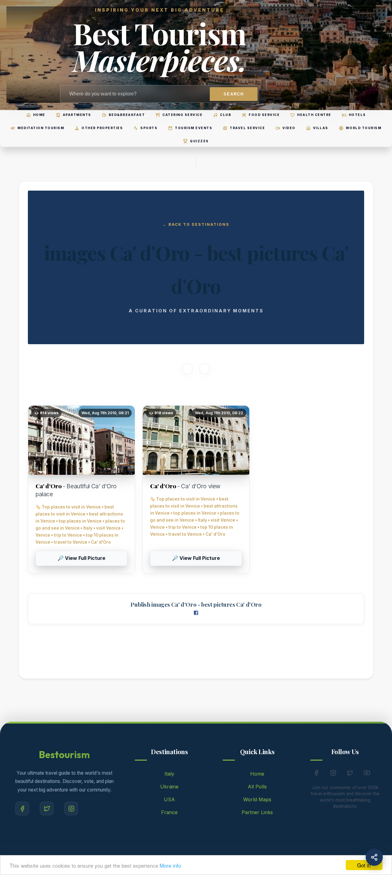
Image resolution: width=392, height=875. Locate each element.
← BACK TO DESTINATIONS (196, 224)
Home (257, 774)
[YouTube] (367, 774)
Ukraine (169, 787)
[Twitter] (47, 808)
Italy (169, 774)
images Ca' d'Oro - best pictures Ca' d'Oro (206, 604)
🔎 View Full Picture (81, 558)
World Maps (257, 799)
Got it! (364, 865)
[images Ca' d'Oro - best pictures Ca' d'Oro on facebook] (196, 613)
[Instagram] (71, 808)
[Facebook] (22, 808)
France (169, 812)
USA (169, 799)
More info (170, 865)
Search (234, 94)
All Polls (257, 787)
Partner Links (257, 812)
